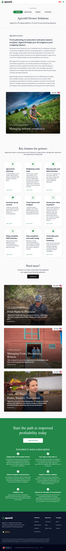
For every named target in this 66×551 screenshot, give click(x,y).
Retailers (38, 12)
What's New (48, 528)
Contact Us (59, 525)
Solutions (33, 8)
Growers (18, 12)
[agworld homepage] (7, 2)
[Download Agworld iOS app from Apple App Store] (6, 531)
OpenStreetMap (11, 541)
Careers (58, 528)
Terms (41, 547)
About (57, 521)
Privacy (36, 547)
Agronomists (28, 12)
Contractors (48, 12)
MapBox (17, 541)
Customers (48, 521)
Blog (46, 525)
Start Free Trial (33, 440)
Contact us (33, 276)
